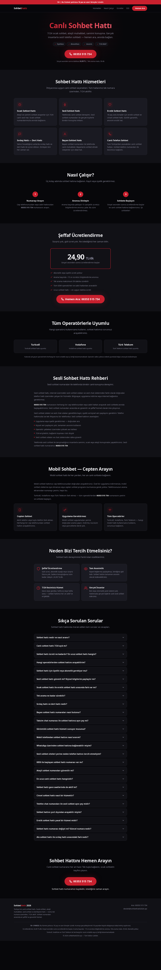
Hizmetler (97, 8)
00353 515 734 (82, 54)
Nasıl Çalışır (109, 8)
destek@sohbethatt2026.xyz (135, 909)
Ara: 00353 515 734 (139, 905)
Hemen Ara (140, 8)
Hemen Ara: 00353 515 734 (82, 299)
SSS (127, 8)
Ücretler (120, 8)
